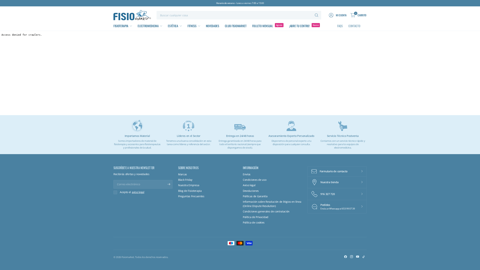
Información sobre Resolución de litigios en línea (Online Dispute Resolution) (272, 204)
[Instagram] (352, 257)
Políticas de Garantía (255, 196)
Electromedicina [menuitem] (148, 26)
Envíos (246, 174)
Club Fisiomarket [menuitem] (236, 26)
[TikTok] (364, 257)
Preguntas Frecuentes (191, 196)
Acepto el (132, 192)
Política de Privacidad (255, 217)
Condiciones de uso (254, 180)
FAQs (340, 26)
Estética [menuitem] (173, 26)
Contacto (354, 26)
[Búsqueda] (316, 15)
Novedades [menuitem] (212, 26)
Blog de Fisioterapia (190, 191)
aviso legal (138, 192)
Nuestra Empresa (188, 185)
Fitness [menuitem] (192, 26)
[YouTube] (358, 257)
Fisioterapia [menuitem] (120, 26)
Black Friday (185, 180)
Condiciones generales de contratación (266, 211)
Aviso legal (249, 185)
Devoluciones (251, 191)
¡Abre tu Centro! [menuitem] (299, 26)
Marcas (182, 174)
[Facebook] (346, 257)
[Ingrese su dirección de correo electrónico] (168, 184)
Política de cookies (254, 222)
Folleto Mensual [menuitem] (262, 26)
